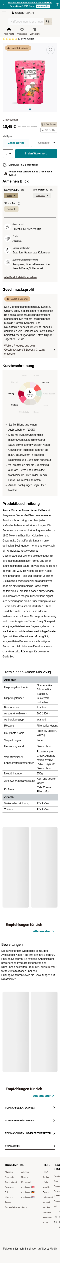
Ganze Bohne (16, 142)
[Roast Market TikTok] (20, 1216)
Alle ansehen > (43, 837)
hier (50, 944)
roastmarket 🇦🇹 (27, 1142)
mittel (9, 195)
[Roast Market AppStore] (25, 1232)
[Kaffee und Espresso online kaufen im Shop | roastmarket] (23, 13)
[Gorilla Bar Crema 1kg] (44, 854)
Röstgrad (11, 190)
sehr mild (40, 195)
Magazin (9, 1127)
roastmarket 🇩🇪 (27, 1148)
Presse (8, 1158)
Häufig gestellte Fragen (46, 1142)
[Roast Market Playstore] (35, 1232)
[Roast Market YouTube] (30, 1216)
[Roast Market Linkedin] (50, 1216)
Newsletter (9, 1132)
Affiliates (25, 1127)
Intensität (40, 190)
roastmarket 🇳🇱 (27, 1153)
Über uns (9, 1153)
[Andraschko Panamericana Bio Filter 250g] (18, 996)
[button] (44, 143)
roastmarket (43, 6)
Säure (9, 203)
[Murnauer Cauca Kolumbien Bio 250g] (44, 996)
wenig (10, 209)
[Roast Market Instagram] (9, 1216)
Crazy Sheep (10, 119)
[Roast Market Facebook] (40, 1216)
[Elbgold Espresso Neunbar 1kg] (18, 854)
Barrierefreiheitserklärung (16, 1163)
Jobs (7, 1148)
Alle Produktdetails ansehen (20, 277)
